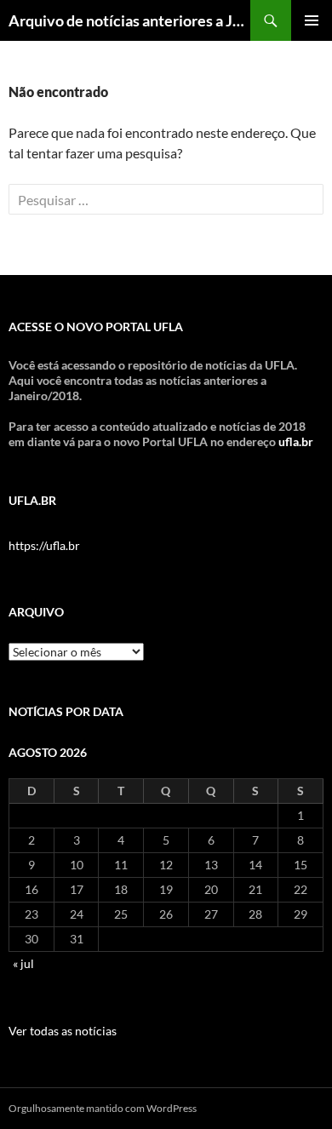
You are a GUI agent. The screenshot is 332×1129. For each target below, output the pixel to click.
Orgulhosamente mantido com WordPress (103, 1108)
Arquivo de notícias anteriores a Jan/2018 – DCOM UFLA (129, 20)
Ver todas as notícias (63, 1030)
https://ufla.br (44, 545)
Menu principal (311, 20)
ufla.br (295, 441)
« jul (23, 963)
